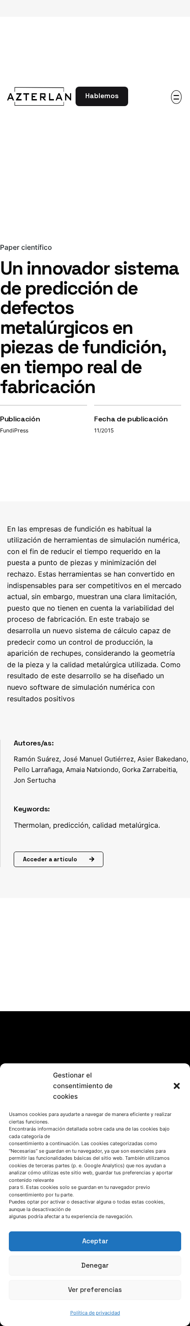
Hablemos (101, 96)
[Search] (140, 96)
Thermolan (31, 825)
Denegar (95, 1265)
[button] (176, 1085)
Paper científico (26, 247)
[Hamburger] (176, 97)
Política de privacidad (95, 1313)
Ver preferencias (95, 1289)
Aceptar (95, 1241)
